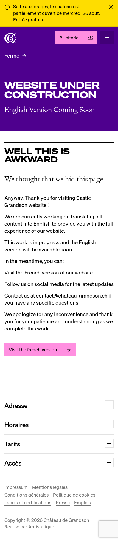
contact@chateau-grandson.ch (72, 295)
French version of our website (58, 272)
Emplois (82, 502)
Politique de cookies (74, 495)
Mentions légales (50, 487)
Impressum (16, 487)
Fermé (11, 55)
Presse (63, 502)
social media (49, 284)
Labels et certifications (27, 502)
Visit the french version (33, 349)
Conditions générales (26, 495)
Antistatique (41, 526)
